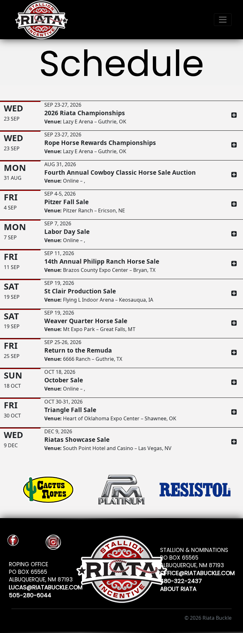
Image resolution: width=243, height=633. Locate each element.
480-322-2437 (181, 580)
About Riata (178, 588)
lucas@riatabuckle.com (46, 586)
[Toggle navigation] (223, 19)
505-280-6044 (30, 594)
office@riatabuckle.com (197, 572)
